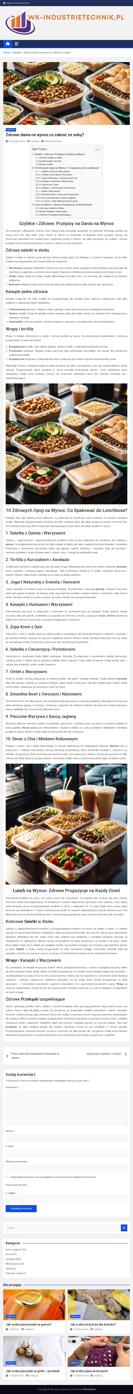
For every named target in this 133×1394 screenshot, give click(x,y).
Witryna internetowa (16, 1161)
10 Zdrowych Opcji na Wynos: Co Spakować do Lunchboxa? (66, 168)
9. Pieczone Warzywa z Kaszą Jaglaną (57, 198)
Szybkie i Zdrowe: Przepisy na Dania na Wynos (59, 154)
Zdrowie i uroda (14, 1273)
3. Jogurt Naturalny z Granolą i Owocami (58, 178)
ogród (9, 1268)
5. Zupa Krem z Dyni (48, 184)
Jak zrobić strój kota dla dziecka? (93, 1324)
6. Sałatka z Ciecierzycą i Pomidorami (57, 188)
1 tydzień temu (81, 1329)
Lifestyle (10, 130)
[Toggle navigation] (16, 43)
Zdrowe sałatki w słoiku (50, 158)
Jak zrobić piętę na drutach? (89, 1371)
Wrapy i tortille (46, 164)
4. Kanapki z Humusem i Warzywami (56, 181)
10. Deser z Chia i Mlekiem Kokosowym (59, 201)
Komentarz (12, 1087)
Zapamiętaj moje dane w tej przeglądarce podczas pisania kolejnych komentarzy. (53, 1177)
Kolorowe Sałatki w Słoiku (51, 208)
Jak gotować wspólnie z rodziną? (104, 1053)
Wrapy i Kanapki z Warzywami (53, 211)
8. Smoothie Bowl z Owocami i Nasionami (59, 194)
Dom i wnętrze (13, 1249)
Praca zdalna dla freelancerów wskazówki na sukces (35, 1055)
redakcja (34, 141)
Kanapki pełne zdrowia (50, 161)
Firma (9, 1254)
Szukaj (124, 1227)
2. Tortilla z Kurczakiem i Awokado (55, 174)
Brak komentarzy (53, 141)
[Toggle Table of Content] (95, 149)
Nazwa (10, 1131)
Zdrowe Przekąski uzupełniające (55, 215)
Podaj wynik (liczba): (16, 1185)
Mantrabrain (89, 1389)
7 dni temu (14, 1329)
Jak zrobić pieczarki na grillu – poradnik (33, 1371)
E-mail (10, 1146)
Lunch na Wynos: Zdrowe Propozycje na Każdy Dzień (63, 204)
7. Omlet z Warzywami (49, 191)
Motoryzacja (12, 1263)
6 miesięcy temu (17, 141)
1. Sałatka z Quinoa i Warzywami (54, 171)
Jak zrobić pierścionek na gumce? (28, 1324)
